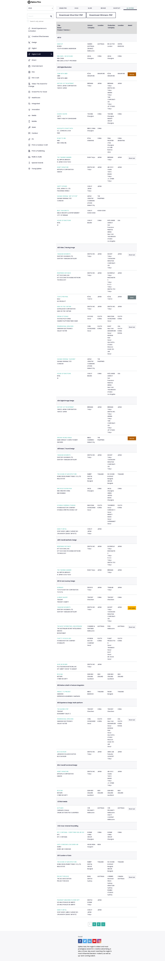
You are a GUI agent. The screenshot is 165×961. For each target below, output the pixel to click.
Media (34, 115)
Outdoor (35, 133)
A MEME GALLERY (62, 597)
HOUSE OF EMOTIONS (64, 220)
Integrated (36, 104)
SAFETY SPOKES (62, 186)
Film (33, 72)
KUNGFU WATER (62, 114)
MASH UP (60, 44)
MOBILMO (60, 587)
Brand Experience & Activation (37, 29)
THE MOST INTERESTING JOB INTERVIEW (69, 626)
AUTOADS (60, 808)
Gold (76, 8)
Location (101, 25)
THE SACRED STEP (62, 709)
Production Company (111, 26)
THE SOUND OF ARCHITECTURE (67, 474)
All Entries (130, 8)
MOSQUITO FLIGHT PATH (65, 128)
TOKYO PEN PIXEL (62, 297)
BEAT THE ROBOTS (63, 211)
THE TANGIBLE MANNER (64, 157)
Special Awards (37, 163)
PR (33, 139)
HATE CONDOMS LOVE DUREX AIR (67, 844)
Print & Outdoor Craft (40, 145)
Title (58, 25)
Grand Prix (63, 8)
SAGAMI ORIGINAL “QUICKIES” (66, 359)
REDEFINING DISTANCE (64, 273)
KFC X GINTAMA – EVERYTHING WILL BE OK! (70, 832)
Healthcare (36, 98)
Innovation (36, 109)
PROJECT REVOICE (63, 876)
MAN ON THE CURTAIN (64, 306)
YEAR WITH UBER (62, 73)
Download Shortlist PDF (71, 15)
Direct (34, 60)
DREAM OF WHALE (62, 316)
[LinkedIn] (90, 941)
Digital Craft (36, 54)
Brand (59, 28)
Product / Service (63, 30)
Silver (90, 8)
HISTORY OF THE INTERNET (65, 83)
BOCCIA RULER (61, 752)
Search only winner (37, 21)
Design (34, 42)
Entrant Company (91, 26)
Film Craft (35, 78)
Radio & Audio (37, 157)
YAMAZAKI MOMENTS (63, 254)
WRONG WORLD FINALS (64, 438)
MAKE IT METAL (62, 529)
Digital (34, 48)
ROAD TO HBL (61, 138)
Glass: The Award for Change (37, 85)
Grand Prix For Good (39, 92)
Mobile (34, 121)
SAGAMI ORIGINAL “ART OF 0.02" (67, 196)
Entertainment (37, 66)
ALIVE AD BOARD (62, 664)
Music (34, 127)
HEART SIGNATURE (62, 167)
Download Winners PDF (101, 15)
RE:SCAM (60, 674)
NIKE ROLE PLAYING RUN (64, 489)
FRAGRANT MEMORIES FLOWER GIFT (68, 900)
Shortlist (116, 8)
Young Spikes (36, 169)
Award (130, 25)
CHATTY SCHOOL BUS (64, 638)
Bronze (103, 8)
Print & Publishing (38, 151)
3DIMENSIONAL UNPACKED (65, 326)
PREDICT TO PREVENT (64, 692)
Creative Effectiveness (40, 36)
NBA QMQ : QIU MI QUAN (65, 56)
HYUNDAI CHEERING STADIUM (66, 505)
